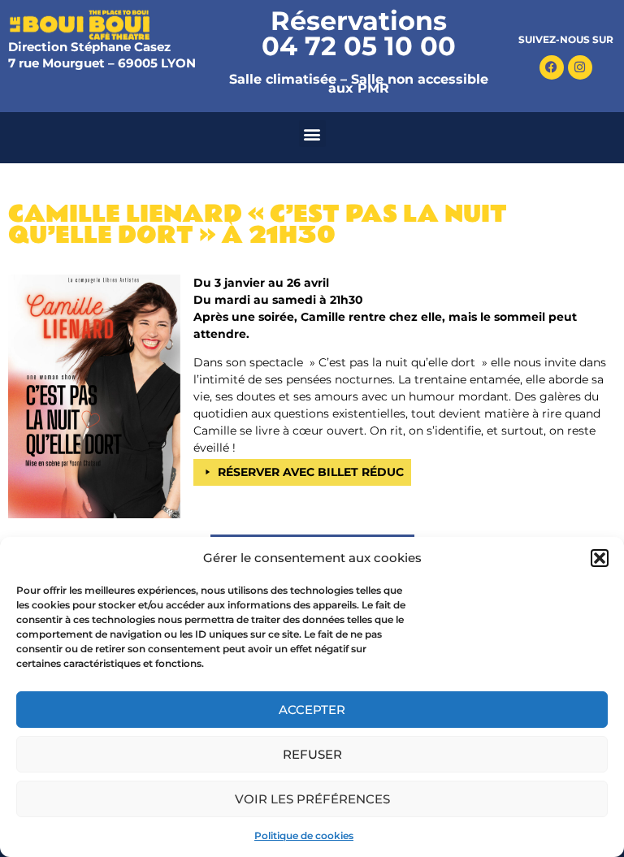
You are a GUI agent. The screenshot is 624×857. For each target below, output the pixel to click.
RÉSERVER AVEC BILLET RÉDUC (311, 472)
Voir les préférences (312, 799)
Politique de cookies (303, 835)
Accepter (312, 709)
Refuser (312, 754)
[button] (600, 558)
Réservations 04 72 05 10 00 (359, 33)
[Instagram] (580, 67)
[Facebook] (552, 67)
